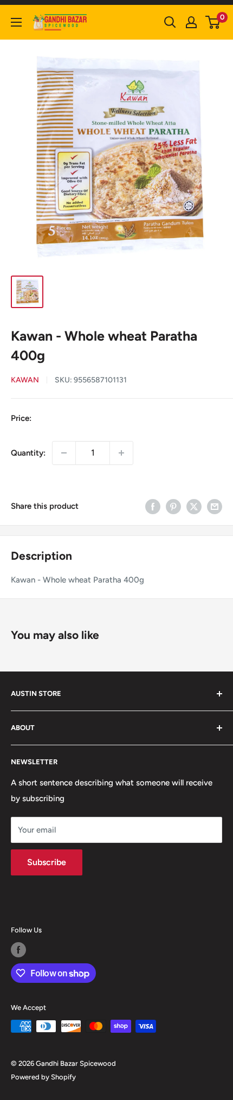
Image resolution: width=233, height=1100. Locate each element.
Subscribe (46, 862)
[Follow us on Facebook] (18, 949)
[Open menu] (16, 22)
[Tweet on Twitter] (194, 506)
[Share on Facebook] (152, 506)
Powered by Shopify (43, 1077)
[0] (213, 22)
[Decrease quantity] (64, 453)
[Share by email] (214, 506)
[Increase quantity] (121, 453)
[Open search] (170, 22)
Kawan (25, 380)
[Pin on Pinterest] (173, 506)
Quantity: (28, 453)
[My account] (191, 22)
